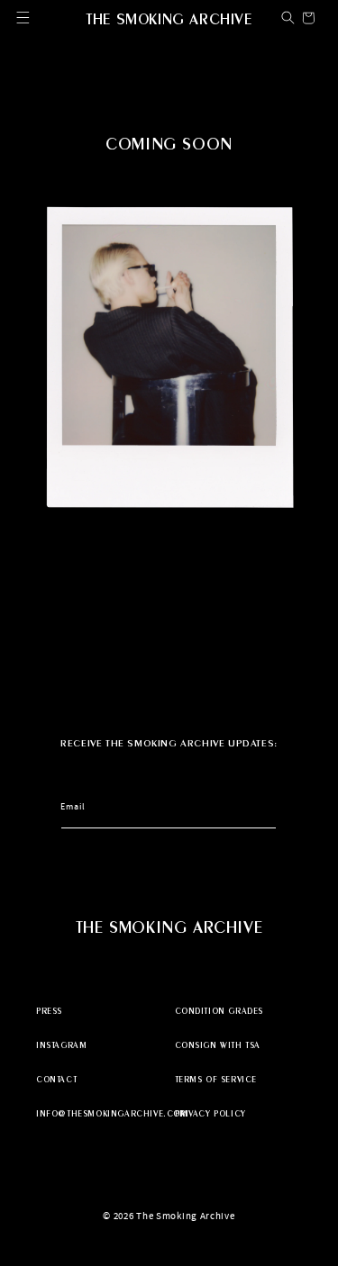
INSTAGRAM (61, 1046)
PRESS (49, 1012)
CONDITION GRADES (219, 1012)
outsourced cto (169, 1233)
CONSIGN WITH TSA (218, 1046)
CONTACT (56, 1080)
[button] (23, 17)
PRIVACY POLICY (210, 1114)
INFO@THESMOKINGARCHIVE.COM (100, 1114)
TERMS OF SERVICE (216, 1080)
